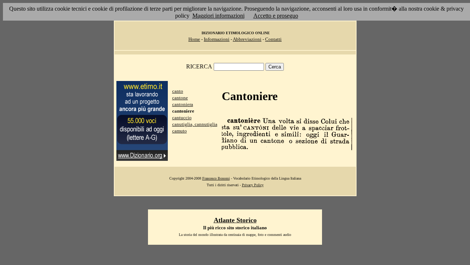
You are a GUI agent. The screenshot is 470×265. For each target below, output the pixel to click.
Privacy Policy (253, 185)
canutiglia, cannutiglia (194, 124)
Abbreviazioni (247, 39)
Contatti (273, 39)
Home (194, 39)
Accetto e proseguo (275, 16)
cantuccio (182, 117)
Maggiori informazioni (218, 16)
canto (177, 91)
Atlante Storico (235, 220)
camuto (179, 131)
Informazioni (216, 39)
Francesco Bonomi (216, 178)
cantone (180, 97)
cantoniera (182, 104)
